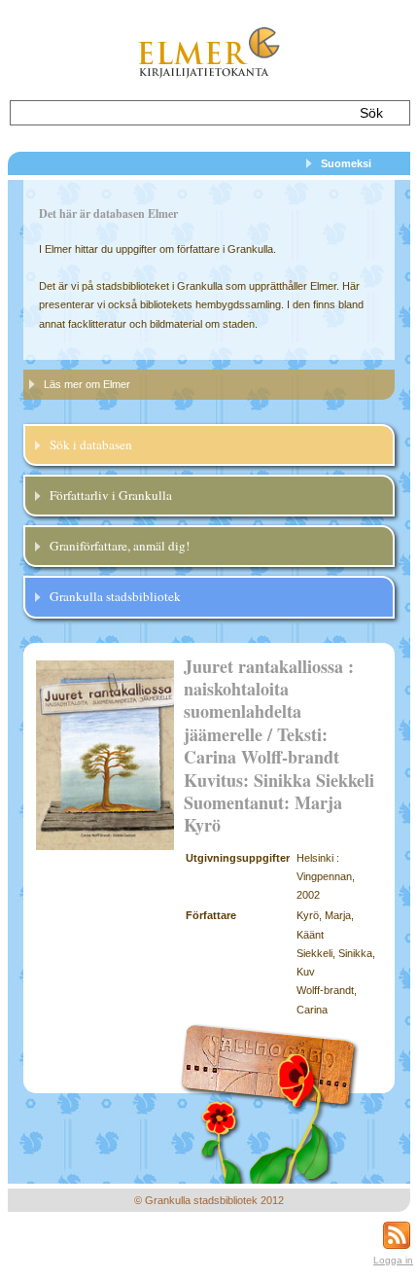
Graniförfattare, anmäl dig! (120, 545)
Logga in (393, 1260)
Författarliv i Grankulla (111, 495)
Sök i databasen (91, 444)
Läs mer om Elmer (87, 384)
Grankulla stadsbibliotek (115, 596)
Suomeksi (346, 163)
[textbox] (176, 112)
